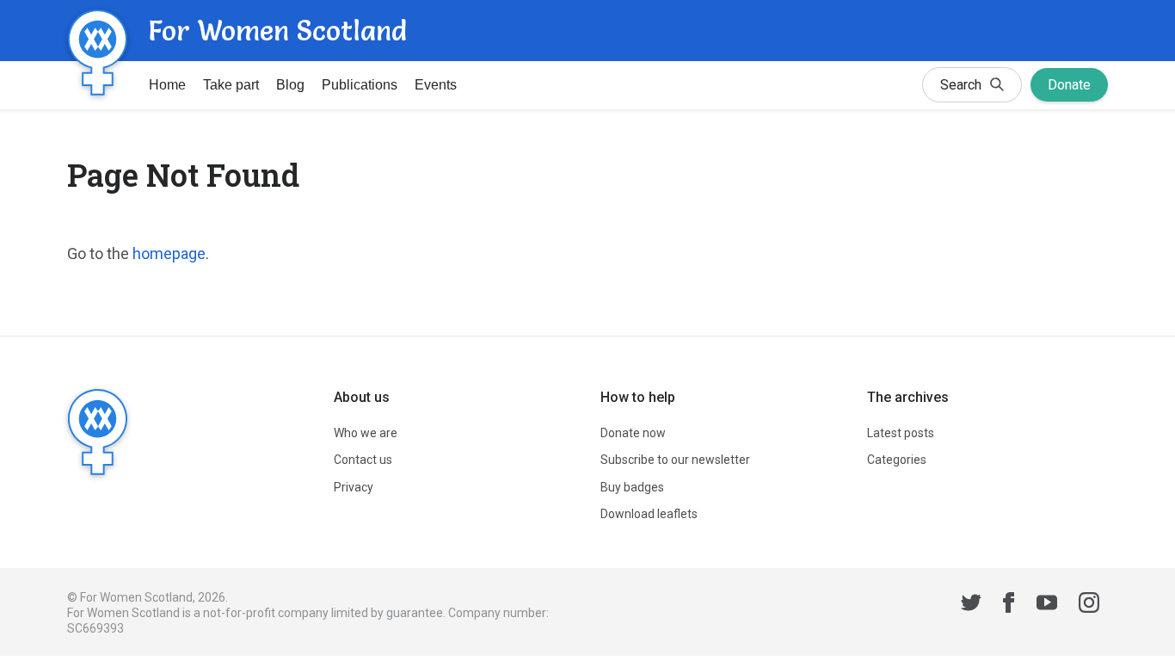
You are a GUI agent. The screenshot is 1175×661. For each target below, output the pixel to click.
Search (960, 85)
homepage (169, 253)
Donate (1069, 85)
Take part (231, 84)
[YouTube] (1047, 605)
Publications (359, 84)
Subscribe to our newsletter (675, 459)
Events (436, 84)
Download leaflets (649, 514)
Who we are (365, 433)
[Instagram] (1089, 605)
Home (167, 84)
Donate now (633, 433)
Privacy (353, 487)
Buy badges (632, 487)
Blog (290, 84)
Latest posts (900, 433)
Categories (896, 459)
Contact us (363, 459)
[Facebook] (1009, 605)
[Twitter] (971, 605)
